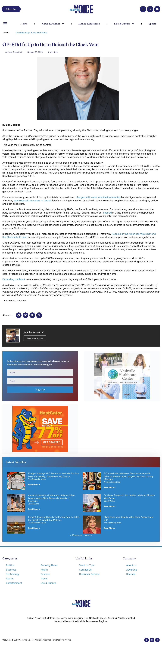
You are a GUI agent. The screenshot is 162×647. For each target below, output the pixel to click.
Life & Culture (122, 23)
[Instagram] (150, 9)
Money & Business (89, 23)
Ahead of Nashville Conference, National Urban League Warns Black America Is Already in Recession (51, 498)
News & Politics (51, 23)
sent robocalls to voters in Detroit (32, 200)
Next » (88, 535)
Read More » (34, 484)
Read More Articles (35, 338)
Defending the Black (13, 279)
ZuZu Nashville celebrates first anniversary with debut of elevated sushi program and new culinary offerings (128, 476)
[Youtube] (157, 9)
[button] (19, 315)
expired (107, 212)
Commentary (23, 32)
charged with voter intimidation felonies (98, 197)
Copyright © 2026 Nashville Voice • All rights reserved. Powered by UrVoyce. (36, 640)
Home (24, 23)
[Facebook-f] (143, 9)
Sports (152, 23)
